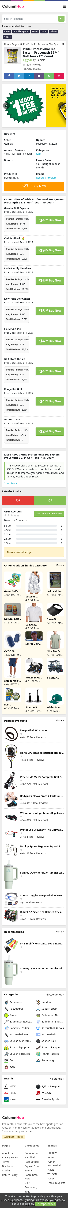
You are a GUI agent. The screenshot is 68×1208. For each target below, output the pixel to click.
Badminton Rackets (20, 1021)
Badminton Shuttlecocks (52, 1021)
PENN (12, 1093)
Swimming (47, 1060)
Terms (5, 1161)
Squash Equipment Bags (20, 1047)
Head (34, 31)
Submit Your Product (13, 1136)
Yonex (7, 31)
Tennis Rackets (50, 1054)
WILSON (46, 1093)
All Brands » (57, 1078)
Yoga (12, 1066)
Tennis (13, 1015)
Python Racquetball (52, 1086)
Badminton (15, 1002)
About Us (7, 1153)
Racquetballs (49, 1034)
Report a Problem (46, 177)
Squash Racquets (19, 1054)
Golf (22, 44)
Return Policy (9, 1174)
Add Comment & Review (49, 513)
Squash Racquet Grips (52, 1047)
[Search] (61, 19)
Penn (43, 31)
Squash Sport (49, 1008)
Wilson (53, 31)
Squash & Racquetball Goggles (20, 1041)
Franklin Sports (21, 31)
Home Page (10, 44)
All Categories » (55, 994)
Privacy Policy (10, 1157)
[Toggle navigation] (64, 6)
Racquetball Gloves (52, 1028)
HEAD (12, 1086)
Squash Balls (48, 1041)
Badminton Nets (51, 1015)
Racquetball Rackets (20, 1034)
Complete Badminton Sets (20, 1028)
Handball (46, 1002)
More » (60, 565)
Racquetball (16, 1008)
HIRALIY (52, 1153)
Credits (6, 1170)
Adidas (7, 36)
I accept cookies (45, 1204)
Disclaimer (8, 1166)
